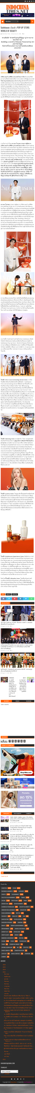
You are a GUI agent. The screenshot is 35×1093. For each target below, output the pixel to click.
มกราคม (6, 1056)
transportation (19, 950)
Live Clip (4, 953)
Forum (3, 941)
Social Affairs (18, 919)
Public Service (6, 950)
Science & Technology (8, 906)
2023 (4, 972)
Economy (21, 891)
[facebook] (25, 1)
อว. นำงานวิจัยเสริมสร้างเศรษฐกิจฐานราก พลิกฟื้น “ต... (19, 1000)
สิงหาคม (6, 984)
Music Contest (15, 953)
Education (23, 910)
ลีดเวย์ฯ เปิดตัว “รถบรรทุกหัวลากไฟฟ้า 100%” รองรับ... (19, 998)
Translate (6, 1073)
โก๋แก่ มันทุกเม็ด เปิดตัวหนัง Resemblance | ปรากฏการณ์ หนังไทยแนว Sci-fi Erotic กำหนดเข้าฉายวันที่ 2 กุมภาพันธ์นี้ (22, 857)
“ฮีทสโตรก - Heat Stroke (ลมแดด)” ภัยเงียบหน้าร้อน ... (19, 1046)
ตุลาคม (6, 979)
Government (15, 894)
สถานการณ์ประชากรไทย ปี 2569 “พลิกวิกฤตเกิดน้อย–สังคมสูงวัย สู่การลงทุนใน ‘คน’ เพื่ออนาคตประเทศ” (21, 827)
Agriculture (5, 919)
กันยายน (6, 981)
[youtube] (30, 1)
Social (3, 900)
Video (12, 941)
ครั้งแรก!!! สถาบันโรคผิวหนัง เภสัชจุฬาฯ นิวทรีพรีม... (18, 1020)
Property (4, 916)
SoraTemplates (28, 1082)
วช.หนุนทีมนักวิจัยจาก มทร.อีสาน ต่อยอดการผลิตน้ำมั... (19, 1023)
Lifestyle (14, 594)
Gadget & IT (5, 931)
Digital (21, 938)
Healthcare (14, 900)
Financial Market (15, 944)
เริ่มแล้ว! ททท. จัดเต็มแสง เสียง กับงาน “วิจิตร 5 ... (17, 995)
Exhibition (5, 903)
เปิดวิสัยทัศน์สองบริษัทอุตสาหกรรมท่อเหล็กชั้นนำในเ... (19, 1005)
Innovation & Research (8, 910)
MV (18, 947)
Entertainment (18, 903)
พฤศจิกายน (7, 976)
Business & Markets (7, 891)
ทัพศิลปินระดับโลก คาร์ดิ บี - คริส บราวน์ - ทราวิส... (18, 1043)
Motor (18, 913)
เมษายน (6, 993)
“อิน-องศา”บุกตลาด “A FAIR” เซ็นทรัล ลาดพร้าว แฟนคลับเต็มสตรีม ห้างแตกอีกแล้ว (16, 623)
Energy (17, 935)
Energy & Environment (17, 925)
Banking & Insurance (8, 938)
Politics (25, 947)
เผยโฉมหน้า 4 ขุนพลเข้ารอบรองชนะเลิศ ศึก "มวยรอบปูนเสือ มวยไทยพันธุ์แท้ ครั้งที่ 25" (16, 670)
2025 (4, 967)
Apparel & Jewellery (7, 947)
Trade (3, 944)
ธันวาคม (6, 974)
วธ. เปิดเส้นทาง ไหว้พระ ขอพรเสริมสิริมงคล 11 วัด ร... (19, 1025)
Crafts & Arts (5, 935)
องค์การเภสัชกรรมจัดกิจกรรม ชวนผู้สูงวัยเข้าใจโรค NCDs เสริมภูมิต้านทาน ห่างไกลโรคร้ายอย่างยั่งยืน (22, 865)
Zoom (14, 888)
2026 (4, 964)
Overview (27, 953)
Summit (4, 956)
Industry (15, 916)
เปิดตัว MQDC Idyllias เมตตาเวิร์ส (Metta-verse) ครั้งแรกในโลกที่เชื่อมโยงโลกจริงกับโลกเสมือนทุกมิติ (22, 818)
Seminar (20, 922)
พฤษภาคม (7, 991)
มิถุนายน (6, 988)
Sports (4, 894)
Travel (23, 897)
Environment (5, 928)
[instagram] (33, 1)
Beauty (8, 594)
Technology (22, 941)
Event (25, 900)
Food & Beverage (6, 913)
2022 (4, 1059)
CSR (24, 916)
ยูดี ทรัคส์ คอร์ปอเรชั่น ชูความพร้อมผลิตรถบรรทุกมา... (18, 1048)
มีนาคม (6, 1051)
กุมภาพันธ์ (7, 1054)
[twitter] (27, 1)
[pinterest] (32, 1)
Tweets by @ (4, 876)
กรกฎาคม (7, 986)
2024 (4, 969)
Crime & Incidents (20, 928)
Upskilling (17, 931)
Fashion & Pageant (7, 922)
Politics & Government (8, 897)
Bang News (14, 1082)
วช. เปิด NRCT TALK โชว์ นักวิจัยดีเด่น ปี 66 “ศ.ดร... (18, 1008)
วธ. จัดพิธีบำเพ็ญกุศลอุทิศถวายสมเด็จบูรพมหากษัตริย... (19, 1014)
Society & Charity (25, 906)
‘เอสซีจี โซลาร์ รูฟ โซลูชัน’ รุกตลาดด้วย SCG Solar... (18, 1003)
